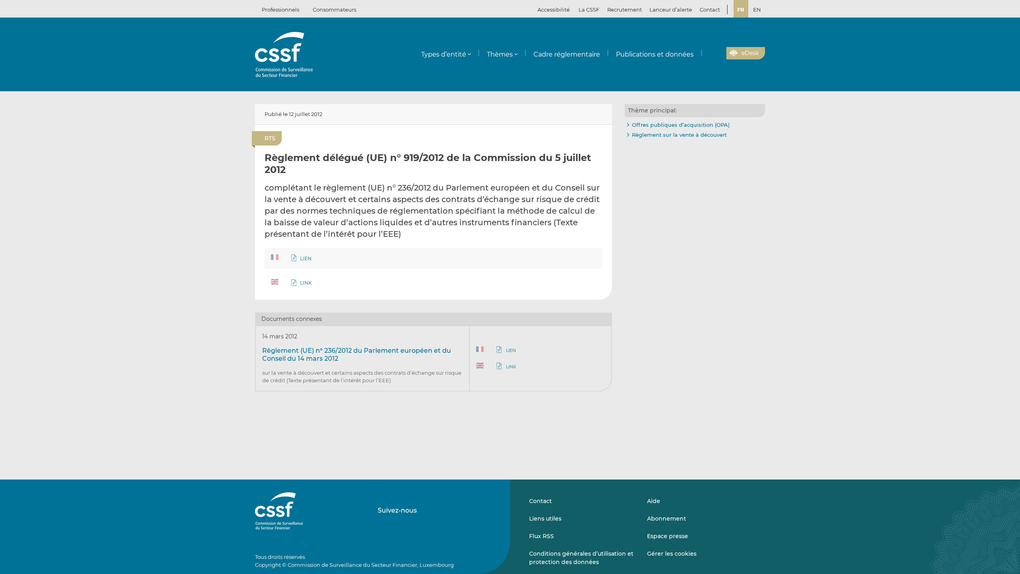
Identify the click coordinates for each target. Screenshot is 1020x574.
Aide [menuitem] (653, 501)
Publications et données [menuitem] (655, 54)
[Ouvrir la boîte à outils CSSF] (717, 53)
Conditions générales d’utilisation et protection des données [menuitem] (581, 557)
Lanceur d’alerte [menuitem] (670, 9)
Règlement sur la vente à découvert (679, 135)
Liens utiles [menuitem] (545, 518)
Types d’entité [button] (443, 54)
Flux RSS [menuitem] (541, 536)
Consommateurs (334, 9)
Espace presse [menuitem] (667, 536)
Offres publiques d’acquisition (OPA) (681, 125)
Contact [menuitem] (710, 9)
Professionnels (280, 9)
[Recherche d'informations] (708, 53)
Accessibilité (553, 9)
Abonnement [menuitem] (666, 518)
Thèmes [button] (500, 54)
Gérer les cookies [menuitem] (671, 553)
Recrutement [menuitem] (624, 9)
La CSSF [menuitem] (589, 9)
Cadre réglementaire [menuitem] (567, 54)
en (757, 9)
